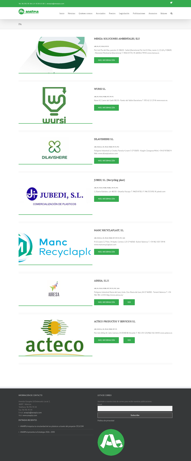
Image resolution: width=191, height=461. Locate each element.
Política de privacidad (106, 420)
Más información (106, 60)
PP (106, 46)
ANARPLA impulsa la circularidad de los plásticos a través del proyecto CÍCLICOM (52, 426)
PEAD (103, 46)
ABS (95, 46)
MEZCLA (99, 147)
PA (98, 46)
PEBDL (109, 188)
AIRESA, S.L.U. (101, 280)
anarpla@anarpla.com (55, 4)
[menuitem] (63, 13)
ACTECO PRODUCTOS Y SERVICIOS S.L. (115, 321)
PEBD (104, 97)
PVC (118, 147)
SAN (123, 238)
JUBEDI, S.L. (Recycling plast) (109, 180)
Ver (129, 302)
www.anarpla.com (30, 415)
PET (108, 97)
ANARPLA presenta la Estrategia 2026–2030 (37, 432)
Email (100, 404)
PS (108, 46)
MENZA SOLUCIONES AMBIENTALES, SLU (117, 38)
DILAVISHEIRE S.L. (104, 139)
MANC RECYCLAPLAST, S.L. (109, 230)
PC (100, 46)
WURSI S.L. (100, 88)
